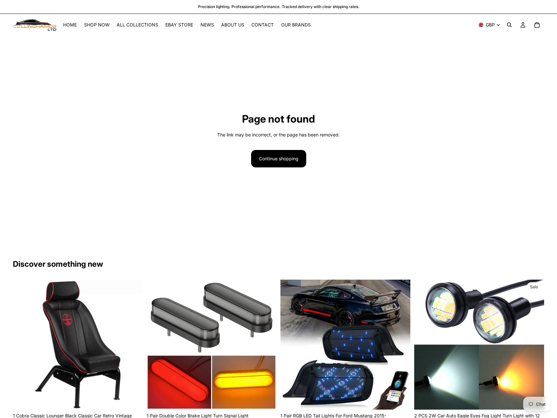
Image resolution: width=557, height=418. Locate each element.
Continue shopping (278, 158)
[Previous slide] (22, 345)
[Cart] (537, 25)
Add (138, 399)
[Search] (509, 25)
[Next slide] (133, 345)
